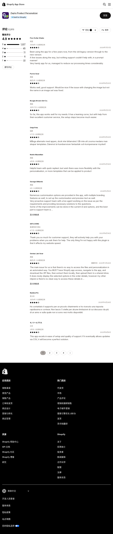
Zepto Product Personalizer (24, 13)
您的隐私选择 (8, 526)
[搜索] (104, 4)
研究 (4, 462)
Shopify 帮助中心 (10, 442)
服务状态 (61, 477)
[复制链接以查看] (46, 38)
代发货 (60, 388)
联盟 (59, 467)
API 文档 (6, 447)
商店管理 (6, 418)
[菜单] (109, 4)
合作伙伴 (61, 462)
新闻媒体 (61, 457)
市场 (59, 393)
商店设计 (6, 408)
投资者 (60, 452)
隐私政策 (6, 512)
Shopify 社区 (8, 452)
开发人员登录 (8, 498)
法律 (59, 472)
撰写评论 (8, 67)
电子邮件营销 (63, 408)
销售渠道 (6, 388)
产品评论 (61, 398)
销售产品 (6, 398)
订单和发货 (7, 403)
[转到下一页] (70, 353)
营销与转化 (7, 413)
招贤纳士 (61, 447)
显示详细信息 (34, 215)
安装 (105, 15)
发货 (59, 418)
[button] (95, 30)
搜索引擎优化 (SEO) (66, 413)
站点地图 (6, 519)
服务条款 (6, 505)
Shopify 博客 (8, 457)
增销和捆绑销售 (64, 403)
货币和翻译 (62, 424)
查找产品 (6, 393)
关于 (59, 442)
